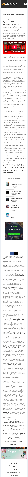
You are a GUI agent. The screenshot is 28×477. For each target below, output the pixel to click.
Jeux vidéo (11, 19)
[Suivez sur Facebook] (12, 253)
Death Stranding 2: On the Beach (13, 347)
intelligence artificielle (10, 396)
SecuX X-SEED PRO (7, 425)
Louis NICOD (14, 469)
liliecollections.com (14, 421)
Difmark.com (22, 433)
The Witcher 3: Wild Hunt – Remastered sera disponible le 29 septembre (16, 184)
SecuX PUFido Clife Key (10, 438)
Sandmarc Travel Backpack (10, 422)
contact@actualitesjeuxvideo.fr (14, 472)
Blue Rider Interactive (8, 24)
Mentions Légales (14, 475)
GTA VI (22, 267)
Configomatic (6, 430)
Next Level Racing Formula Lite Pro (12, 428)
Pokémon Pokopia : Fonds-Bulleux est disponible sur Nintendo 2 (16, 216)
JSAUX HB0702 (6, 436)
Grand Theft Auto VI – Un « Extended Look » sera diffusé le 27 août (16, 207)
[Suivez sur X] (16, 253)
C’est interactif (14, 444)
